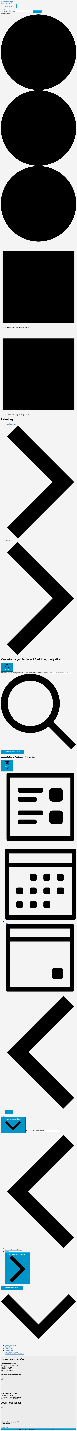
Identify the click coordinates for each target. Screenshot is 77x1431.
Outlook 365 (9, 1348)
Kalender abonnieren (12, 1288)
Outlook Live (9, 1350)
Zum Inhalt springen (7, 2)
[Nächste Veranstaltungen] (9, 1112)
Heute (3, 1116)
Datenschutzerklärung (44, 1429)
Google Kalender (10, 1345)
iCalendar (8, 1347)
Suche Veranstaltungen (12, 752)
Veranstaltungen (10, 424)
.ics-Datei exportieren (12, 1352)
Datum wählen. (31, 1131)
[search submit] (37, 11)
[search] (21, 11)
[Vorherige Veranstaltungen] (40, 1109)
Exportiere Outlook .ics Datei (14, 1354)
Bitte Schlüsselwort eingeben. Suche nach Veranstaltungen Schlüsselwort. (25, 673)
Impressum (56, 1429)
